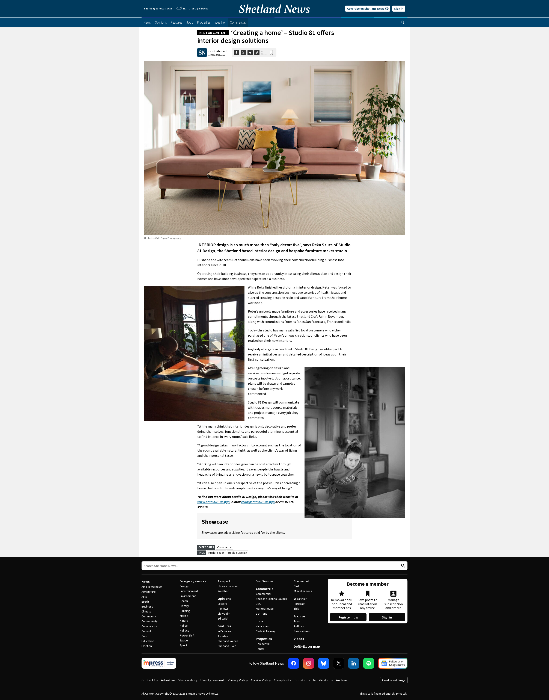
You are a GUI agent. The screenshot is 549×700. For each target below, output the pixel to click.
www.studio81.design (213, 502)
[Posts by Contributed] (202, 52)
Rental (260, 649)
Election (147, 646)
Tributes (223, 636)
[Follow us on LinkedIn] (353, 663)
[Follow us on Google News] (392, 663)
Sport (183, 645)
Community (149, 616)
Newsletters (302, 631)
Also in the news (152, 587)
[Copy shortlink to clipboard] (256, 52)
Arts (144, 597)
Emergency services (193, 581)
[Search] (402, 22)
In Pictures (224, 631)
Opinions (224, 598)
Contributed (217, 51)
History (184, 606)
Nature (184, 621)
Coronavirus (149, 626)
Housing (185, 611)
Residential (263, 644)
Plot (296, 586)
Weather (223, 591)
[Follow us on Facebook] (293, 663)
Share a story (187, 680)
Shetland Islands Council (271, 599)
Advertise (168, 680)
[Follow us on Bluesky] (323, 663)
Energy (184, 586)
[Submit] (402, 565)
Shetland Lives (227, 646)
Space (184, 640)
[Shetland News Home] (274, 16)
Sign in (398, 9)
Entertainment (189, 591)
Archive (299, 616)
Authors (299, 626)
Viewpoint (224, 613)
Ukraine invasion (228, 586)
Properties (264, 639)
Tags (297, 621)
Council (146, 631)
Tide (296, 609)
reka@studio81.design (258, 502)
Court (145, 636)
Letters (222, 604)
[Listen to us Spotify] (368, 663)
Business (147, 606)
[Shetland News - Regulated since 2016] (159, 663)
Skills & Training (266, 631)
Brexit (145, 601)
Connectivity (150, 621)
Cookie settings (393, 680)
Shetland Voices (228, 641)
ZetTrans (261, 613)
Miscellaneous (303, 591)
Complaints (282, 680)
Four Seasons (264, 581)
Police (184, 625)
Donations (302, 680)
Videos (299, 639)
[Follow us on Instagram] (308, 663)
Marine (184, 616)
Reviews (223, 609)
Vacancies (262, 626)
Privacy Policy (238, 680)
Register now (348, 617)
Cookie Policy (261, 680)
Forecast (299, 604)
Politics (184, 630)
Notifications (323, 680)
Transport (224, 581)
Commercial (224, 547)
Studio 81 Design (237, 553)
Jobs (259, 621)
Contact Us (150, 680)
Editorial (223, 618)
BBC (258, 604)
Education (148, 641)
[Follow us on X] (338, 663)
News (145, 581)
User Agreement (212, 680)
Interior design (216, 553)
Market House (265, 609)
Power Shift (187, 635)
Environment (188, 596)
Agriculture (149, 592)
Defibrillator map (307, 646)
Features (224, 626)
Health (184, 601)
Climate (146, 611)
